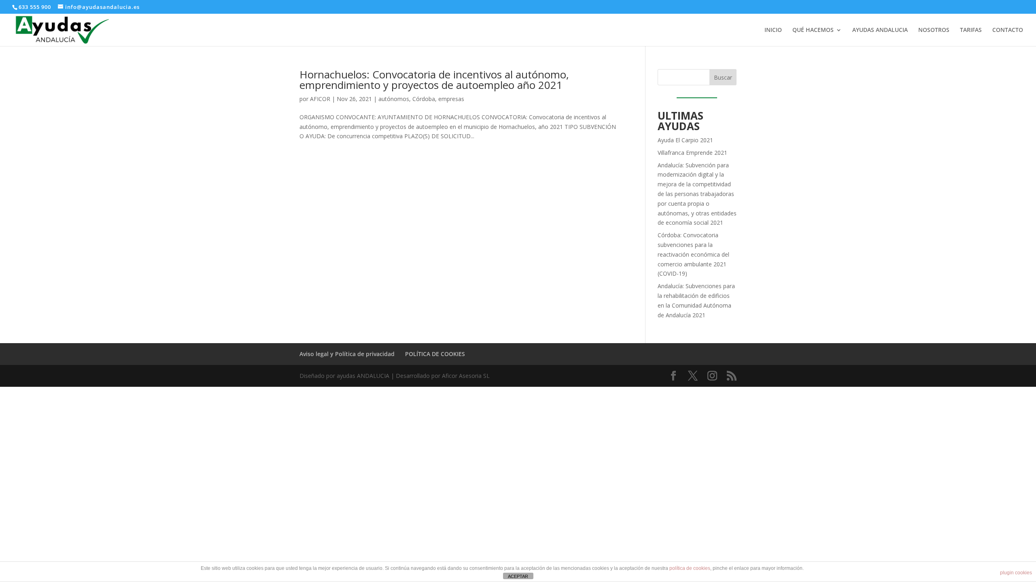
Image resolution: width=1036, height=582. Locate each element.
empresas (451, 99)
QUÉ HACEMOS (813, 30)
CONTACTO (1007, 30)
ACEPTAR (518, 576)
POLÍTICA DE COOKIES (435, 354)
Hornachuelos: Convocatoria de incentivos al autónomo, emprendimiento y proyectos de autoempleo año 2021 (434, 79)
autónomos (393, 99)
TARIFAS (971, 30)
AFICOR (320, 99)
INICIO (773, 30)
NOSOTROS (933, 30)
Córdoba (423, 99)
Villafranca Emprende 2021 (692, 152)
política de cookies (689, 568)
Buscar (723, 77)
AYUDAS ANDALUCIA (880, 30)
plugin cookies (1016, 573)
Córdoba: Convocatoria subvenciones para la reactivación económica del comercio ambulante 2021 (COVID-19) (693, 254)
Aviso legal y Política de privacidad (347, 354)
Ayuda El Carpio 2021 (685, 140)
